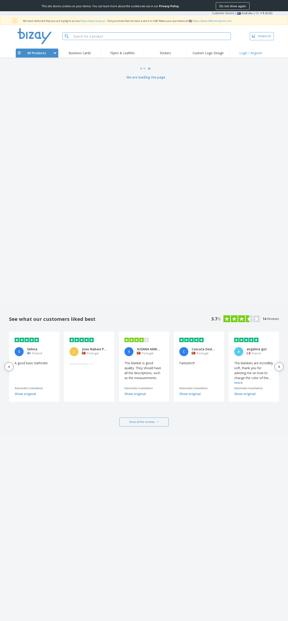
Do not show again (232, 6)
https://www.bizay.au (93, 20)
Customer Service (223, 13)
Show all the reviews (142, 422)
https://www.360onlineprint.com (212, 20)
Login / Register (250, 53)
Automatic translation (29, 388)
